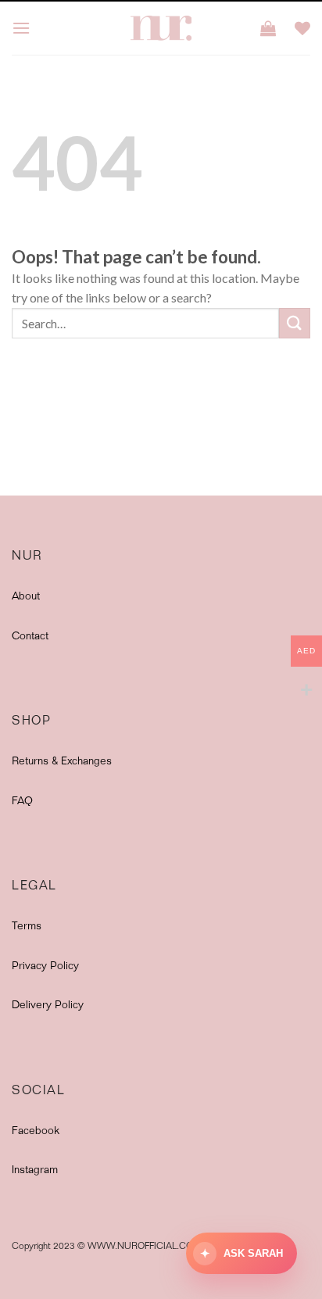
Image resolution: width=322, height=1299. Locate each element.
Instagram (35, 1170)
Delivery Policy (48, 1005)
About (26, 597)
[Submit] (294, 323)
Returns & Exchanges (62, 762)
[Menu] (21, 28)
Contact (30, 637)
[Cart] (268, 28)
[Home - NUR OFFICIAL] (161, 28)
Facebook (35, 1131)
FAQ (22, 801)
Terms (26, 926)
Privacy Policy (45, 966)
